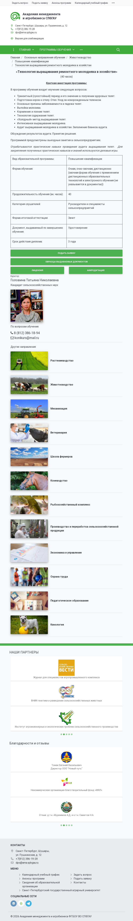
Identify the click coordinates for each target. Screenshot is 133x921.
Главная (15, 57)
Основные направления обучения (44, 57)
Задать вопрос (83, 874)
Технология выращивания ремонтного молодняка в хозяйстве (53, 65)
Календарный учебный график (41, 874)
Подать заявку (66, 253)
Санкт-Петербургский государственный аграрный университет (61, 890)
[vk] (14, 903)
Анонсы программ (33, 878)
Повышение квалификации (32, 61)
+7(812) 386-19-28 (25, 29)
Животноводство (80, 57)
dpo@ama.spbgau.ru (26, 32)
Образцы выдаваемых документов (66, 261)
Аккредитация (95, 270)
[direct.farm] (21, 903)
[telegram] (28, 903)
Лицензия (37, 270)
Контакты (80, 882)
